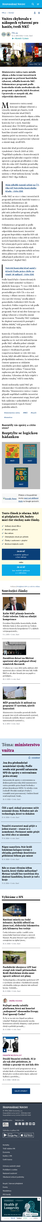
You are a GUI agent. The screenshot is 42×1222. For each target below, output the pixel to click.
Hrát (12, 461)
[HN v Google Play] (11, 1135)
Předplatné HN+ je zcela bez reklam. (28, 586)
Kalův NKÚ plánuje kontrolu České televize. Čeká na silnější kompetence (20, 616)
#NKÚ (25, 413)
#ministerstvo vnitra (12, 413)
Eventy (5, 1187)
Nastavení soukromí (10, 1173)
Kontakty (6, 1145)
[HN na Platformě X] (16, 1124)
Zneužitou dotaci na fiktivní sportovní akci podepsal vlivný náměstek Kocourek (19, 661)
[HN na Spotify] (30, 1124)
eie (17, 33)
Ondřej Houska (15, 1001)
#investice (8, 417)
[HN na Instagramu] (23, 1124)
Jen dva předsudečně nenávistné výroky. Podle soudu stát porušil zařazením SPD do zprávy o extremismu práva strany (20, 769)
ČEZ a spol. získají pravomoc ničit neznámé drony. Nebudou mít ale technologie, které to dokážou (20, 811)
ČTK (13, 33)
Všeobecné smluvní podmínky (13, 1177)
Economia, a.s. (18, 1111)
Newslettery (7, 1191)
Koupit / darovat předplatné (13, 1183)
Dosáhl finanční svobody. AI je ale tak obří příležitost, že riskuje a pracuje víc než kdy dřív (21, 1062)
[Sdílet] (35, 13)
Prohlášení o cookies (10, 1170)
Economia (6, 1152)
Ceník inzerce (7, 1159)
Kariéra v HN (7, 1156)
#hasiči (33, 413)
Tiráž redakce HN (9, 1148)
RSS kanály (7, 1194)
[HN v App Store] (27, 1135)
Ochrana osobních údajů (11, 1166)
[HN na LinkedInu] (27, 1124)
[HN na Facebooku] (20, 1124)
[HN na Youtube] (34, 1124)
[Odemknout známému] (39, 13)
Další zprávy (21, 1091)
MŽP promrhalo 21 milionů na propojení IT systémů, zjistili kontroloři (19, 706)
